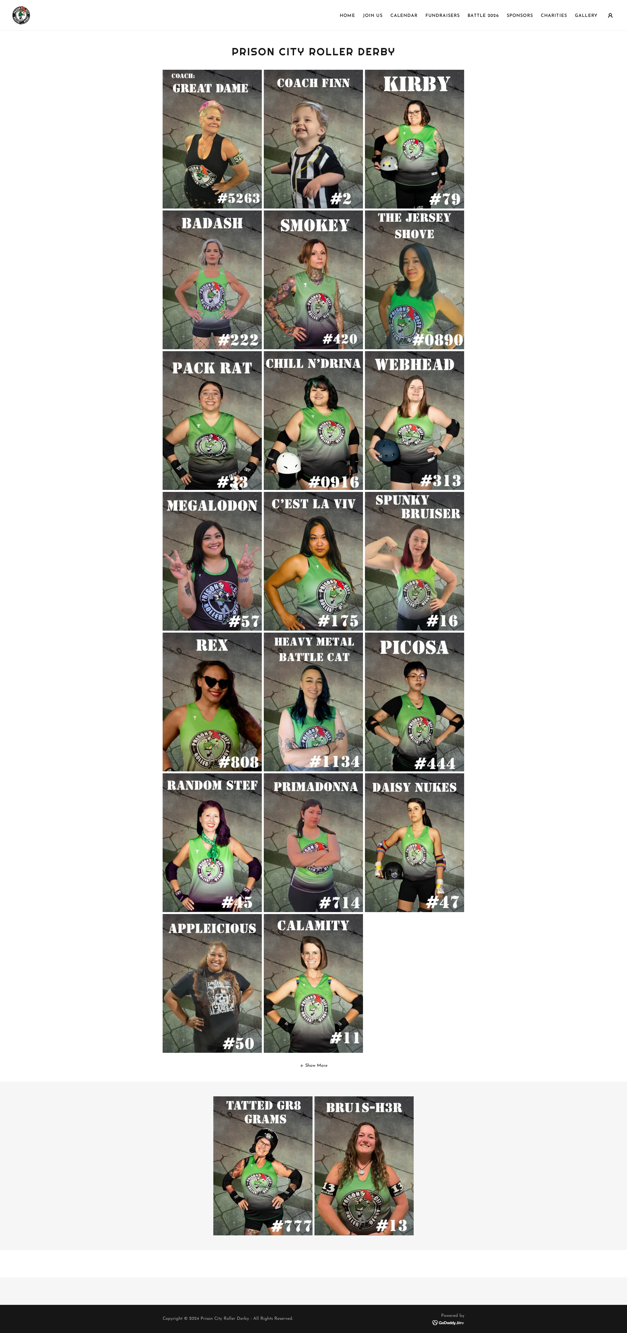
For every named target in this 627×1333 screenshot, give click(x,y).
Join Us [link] (373, 16)
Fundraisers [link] (442, 16)
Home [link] (347, 16)
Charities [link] (554, 16)
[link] (21, 15)
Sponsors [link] (520, 16)
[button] (610, 15)
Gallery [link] (586, 16)
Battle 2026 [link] (483, 16)
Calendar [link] (404, 16)
